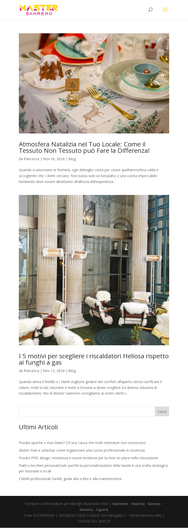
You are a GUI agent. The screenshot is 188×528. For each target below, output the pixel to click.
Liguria (102, 509)
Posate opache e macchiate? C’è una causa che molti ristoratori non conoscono (82, 442)
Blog (72, 158)
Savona (155, 503)
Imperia (138, 503)
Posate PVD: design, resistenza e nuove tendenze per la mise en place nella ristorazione (88, 458)
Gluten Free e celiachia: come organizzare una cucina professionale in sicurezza (82, 450)
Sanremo (120, 503)
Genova (87, 509)
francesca (31, 158)
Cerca (161, 411)
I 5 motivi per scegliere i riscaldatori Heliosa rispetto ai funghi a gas (94, 359)
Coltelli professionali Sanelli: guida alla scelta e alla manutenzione (70, 478)
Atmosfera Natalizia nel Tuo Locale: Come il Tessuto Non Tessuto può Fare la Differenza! (84, 147)
